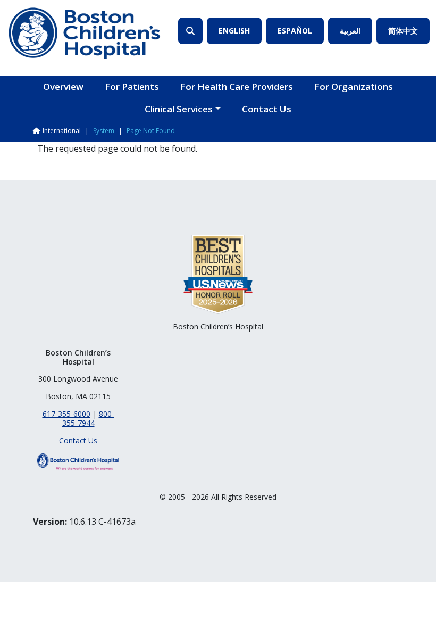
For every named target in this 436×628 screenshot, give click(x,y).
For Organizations (353, 86)
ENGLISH (234, 31)
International (62, 130)
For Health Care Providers (236, 86)
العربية (350, 31)
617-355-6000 (66, 414)
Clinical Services (179, 109)
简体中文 (403, 31)
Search (190, 31)
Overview (63, 86)
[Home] (84, 33)
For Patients (132, 86)
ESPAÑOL (295, 31)
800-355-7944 (88, 418)
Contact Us (266, 109)
